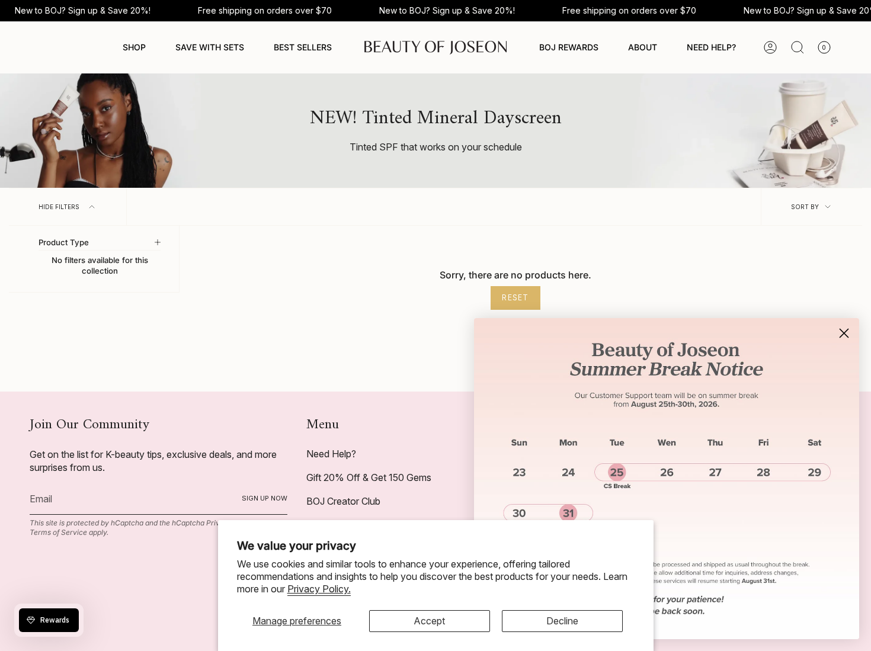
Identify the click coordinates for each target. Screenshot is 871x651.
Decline (562, 621)
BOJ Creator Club (343, 501)
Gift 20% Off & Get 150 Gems (368, 477)
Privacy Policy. (319, 589)
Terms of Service (58, 532)
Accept (429, 621)
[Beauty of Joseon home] (435, 47)
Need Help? (331, 454)
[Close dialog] (844, 333)
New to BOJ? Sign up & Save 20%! (82, 10)
